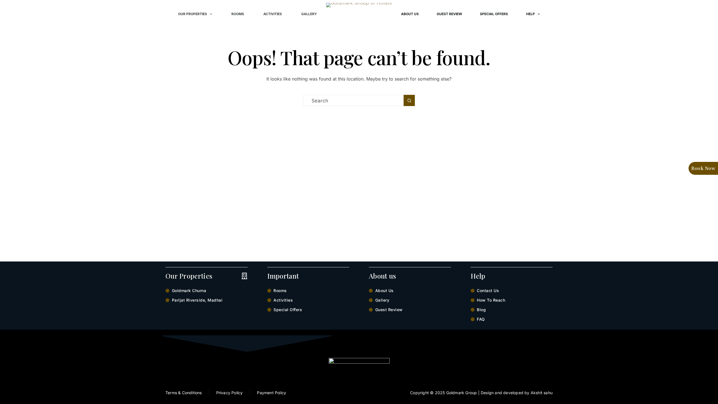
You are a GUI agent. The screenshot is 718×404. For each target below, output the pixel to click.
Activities (272, 14)
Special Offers (494, 14)
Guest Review (449, 14)
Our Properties (192, 14)
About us (410, 14)
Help (530, 14)
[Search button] (409, 100)
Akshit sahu (542, 392)
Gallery (309, 14)
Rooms (237, 14)
